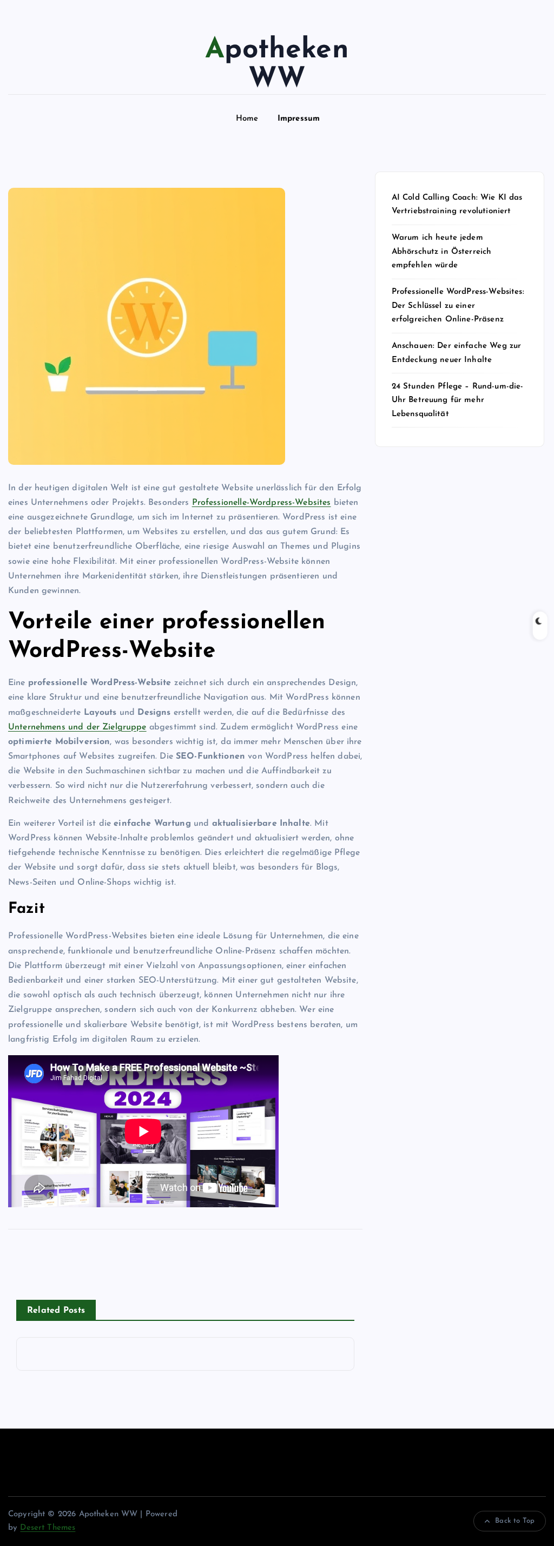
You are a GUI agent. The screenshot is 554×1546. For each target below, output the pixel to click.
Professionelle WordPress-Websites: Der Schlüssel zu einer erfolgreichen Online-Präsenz (458, 306)
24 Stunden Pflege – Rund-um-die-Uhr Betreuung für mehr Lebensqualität (458, 400)
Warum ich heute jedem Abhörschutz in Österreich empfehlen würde (442, 251)
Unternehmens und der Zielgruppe (77, 727)
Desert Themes (47, 1528)
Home (247, 119)
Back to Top (515, 1520)
